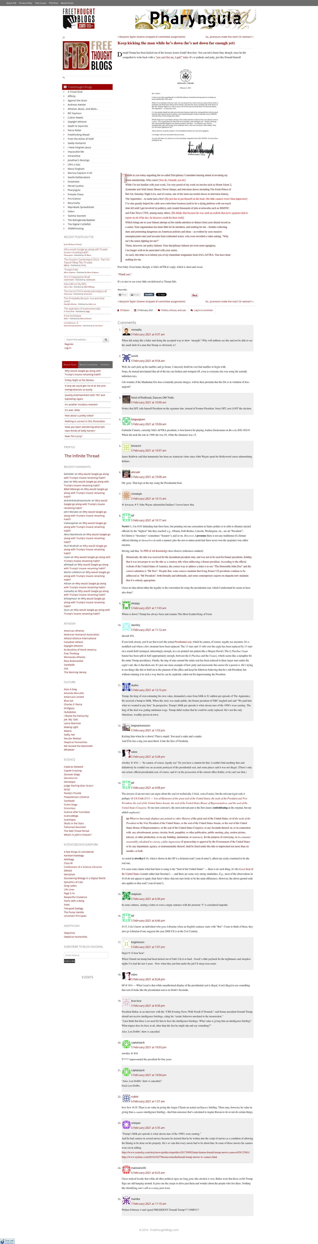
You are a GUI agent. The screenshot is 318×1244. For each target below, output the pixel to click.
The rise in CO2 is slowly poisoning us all (85, 291)
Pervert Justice (76, 185)
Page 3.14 (69, 893)
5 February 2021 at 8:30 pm (148, 1005)
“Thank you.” (125, 274)
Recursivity (74, 203)
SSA (66, 668)
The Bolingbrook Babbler (81, 220)
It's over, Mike (72, 410)
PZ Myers (87, 255)
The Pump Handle (74, 912)
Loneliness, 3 (71, 322)
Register (69, 344)
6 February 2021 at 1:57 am (148, 1101)
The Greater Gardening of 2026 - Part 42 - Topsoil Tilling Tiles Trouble (87, 261)
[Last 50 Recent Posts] (72, 244)
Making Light (71, 727)
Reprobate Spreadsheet (81, 207)
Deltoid (68, 870)
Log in (68, 347)
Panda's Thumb (72, 793)
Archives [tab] (105, 364)
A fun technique (72, 315)
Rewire (68, 730)
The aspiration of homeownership (82, 308)
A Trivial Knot (75, 91)
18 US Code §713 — (184, 802)
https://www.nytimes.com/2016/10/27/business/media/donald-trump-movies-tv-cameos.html (169, 1157)
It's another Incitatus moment (81, 404)
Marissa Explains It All (80, 172)
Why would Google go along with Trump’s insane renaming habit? (86, 492)
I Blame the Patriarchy (76, 715)
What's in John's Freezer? (77, 834)
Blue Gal (68, 700)
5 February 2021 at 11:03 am (148, 608)
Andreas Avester (77, 104)
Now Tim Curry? (73, 436)
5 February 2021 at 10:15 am (148, 498)
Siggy (88, 311)
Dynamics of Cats (73, 882)
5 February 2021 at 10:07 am (148, 450)
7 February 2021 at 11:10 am (148, 1204)
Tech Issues (40, 2)
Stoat (67, 904)
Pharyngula (74, 190)
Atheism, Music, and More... (83, 108)
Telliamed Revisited (75, 827)
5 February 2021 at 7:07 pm (148, 947)
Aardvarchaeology (74, 855)
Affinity (72, 96)
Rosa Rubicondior (73, 660)
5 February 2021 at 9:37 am (148, 334)
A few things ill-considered (79, 851)
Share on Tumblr (149, 294)
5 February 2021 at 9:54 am (148, 361)
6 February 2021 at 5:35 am (148, 1128)
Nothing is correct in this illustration (85, 421)
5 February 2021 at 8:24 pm (148, 979)
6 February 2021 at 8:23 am (148, 1173)
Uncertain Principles (75, 915)
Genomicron (71, 778)
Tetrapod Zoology (73, 908)
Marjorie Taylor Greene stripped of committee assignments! (152, 36)
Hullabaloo (70, 712)
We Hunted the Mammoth (78, 746)
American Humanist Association (81, 634)
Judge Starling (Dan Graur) (78, 785)
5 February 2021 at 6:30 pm (148, 899)
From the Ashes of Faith (81, 138)
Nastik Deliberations (79, 177)
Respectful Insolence (75, 897)
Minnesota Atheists (74, 657)
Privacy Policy (25, 2)
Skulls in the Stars (74, 823)
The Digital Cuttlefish (79, 224)
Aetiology (69, 859)
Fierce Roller (74, 130)
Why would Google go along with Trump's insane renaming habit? (86, 251)
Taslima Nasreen (77, 215)
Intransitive (74, 155)
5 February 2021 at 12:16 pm (148, 690)
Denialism (69, 874)
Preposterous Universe (76, 796)
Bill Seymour (75, 113)
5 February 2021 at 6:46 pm (148, 920)
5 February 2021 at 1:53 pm (148, 730)
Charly (83, 265)
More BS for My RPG (75, 283)
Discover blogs (72, 774)
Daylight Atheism (77, 121)
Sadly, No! (69, 734)
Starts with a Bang (74, 900)
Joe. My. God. (71, 719)
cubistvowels (90, 279)
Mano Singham (76, 168)
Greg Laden (70, 885)
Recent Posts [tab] (70, 364)
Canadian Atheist (73, 642)
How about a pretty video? (79, 415)
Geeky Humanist (77, 143)
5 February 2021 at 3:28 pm (148, 757)
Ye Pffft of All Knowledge (154, 551)
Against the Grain (77, 100)
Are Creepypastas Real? (77, 276)
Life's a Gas (74, 164)
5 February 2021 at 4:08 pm (148, 788)
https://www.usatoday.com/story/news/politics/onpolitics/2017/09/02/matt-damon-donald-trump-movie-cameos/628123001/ (186, 1152)
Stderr (71, 211)
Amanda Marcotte (74, 693)
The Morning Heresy (75, 672)
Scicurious (69, 808)
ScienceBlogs (71, 815)
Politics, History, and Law (173, 310)
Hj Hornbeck (98, 325)
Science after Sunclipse (77, 812)
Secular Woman (72, 738)
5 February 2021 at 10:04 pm (148, 1075)
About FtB (11, 2)
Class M (68, 863)
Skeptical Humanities (75, 742)
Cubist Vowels (75, 117)
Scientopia (70, 819)
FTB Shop (53, 2)
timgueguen (138, 419)
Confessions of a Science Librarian (83, 866)
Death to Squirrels (78, 126)
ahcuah (135, 472)
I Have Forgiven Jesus (79, 147)
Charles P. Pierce (73, 704)
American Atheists (74, 630)
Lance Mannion (72, 723)
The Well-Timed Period (76, 830)
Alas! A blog (70, 689)
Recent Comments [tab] (88, 364)
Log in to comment (203, 310)
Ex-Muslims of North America (80, 649)
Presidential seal (183, 641)
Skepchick (69, 932)
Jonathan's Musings (78, 160)
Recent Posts (67, 2)
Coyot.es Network (73, 766)
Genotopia (69, 781)
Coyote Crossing (73, 770)
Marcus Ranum (86, 318)
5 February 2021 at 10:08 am (148, 477)
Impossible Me (76, 151)
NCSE (67, 789)
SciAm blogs (70, 804)
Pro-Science (74, 198)
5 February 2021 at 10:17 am (148, 520)
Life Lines (69, 889)
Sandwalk (69, 664)
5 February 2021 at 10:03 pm (148, 1047)
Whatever (69, 749)
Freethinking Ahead (78, 134)
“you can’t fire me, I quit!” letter (171, 57)
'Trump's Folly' (71, 269)
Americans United (74, 696)
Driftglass (69, 708)
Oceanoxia (73, 181)
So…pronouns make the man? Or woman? (229, 36)
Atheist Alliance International (80, 638)
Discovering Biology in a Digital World (84, 878)
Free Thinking (71, 653)
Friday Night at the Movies (79, 380)
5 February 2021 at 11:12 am (148, 630)
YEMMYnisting (76, 228)
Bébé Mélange (89, 287)
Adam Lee (92, 304)
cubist (134, 1096)
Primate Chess (76, 194)
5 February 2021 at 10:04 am (148, 424)
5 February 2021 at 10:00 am (148, 402)
